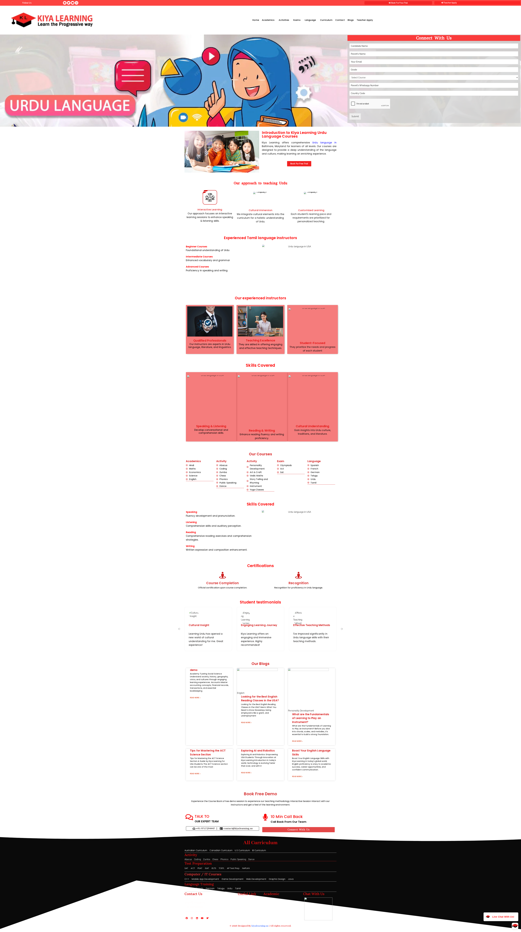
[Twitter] (207, 918)
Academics (268, 20)
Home (255, 20)
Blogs (351, 20)
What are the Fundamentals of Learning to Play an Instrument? (310, 718)
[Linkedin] (197, 918)
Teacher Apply (450, 3)
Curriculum (326, 20)
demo (194, 670)
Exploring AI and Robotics (258, 750)
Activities (284, 20)
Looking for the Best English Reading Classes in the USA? (260, 698)
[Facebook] (187, 918)
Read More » (195, 698)
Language (310, 20)
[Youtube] (202, 918)
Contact (340, 20)
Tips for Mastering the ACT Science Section (208, 752)
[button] (269, 20)
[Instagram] (192, 918)
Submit (355, 116)
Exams (297, 20)
